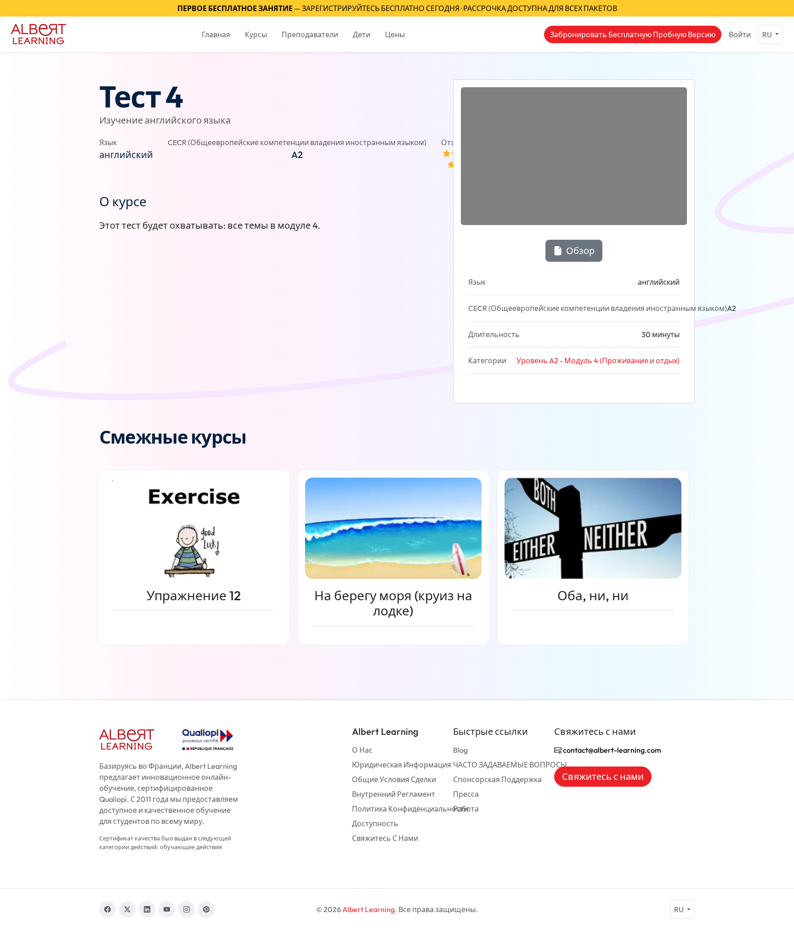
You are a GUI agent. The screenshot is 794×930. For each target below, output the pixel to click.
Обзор (579, 250)
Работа (466, 808)
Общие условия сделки (394, 779)
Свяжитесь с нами (385, 838)
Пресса (466, 794)
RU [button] (767, 34)
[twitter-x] (127, 909)
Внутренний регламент (393, 794)
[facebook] (107, 909)
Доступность (375, 823)
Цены (395, 34)
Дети (361, 34)
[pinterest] (206, 909)
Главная (216, 34)
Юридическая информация (401, 764)
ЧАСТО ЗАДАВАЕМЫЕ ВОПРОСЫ (510, 764)
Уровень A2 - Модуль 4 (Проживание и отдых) (598, 360)
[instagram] (186, 909)
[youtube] (167, 909)
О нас (362, 750)
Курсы (256, 34)
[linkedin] (147, 909)
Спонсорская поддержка (497, 779)
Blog (460, 750)
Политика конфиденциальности (410, 808)
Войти (740, 34)
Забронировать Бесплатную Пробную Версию (632, 34)
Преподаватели (310, 34)
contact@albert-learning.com (611, 750)
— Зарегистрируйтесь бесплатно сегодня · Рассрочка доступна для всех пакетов (397, 8)
